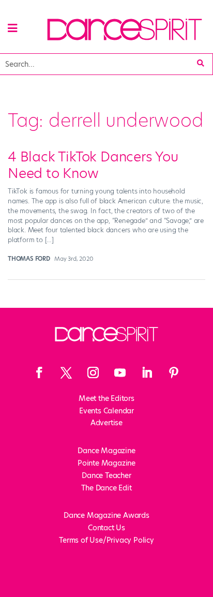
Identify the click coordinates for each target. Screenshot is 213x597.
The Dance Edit (106, 488)
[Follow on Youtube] (120, 372)
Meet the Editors (106, 398)
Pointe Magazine (106, 463)
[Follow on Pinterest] (173, 372)
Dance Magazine (106, 450)
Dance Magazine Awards (106, 515)
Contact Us (106, 528)
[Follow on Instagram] (93, 372)
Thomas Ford (29, 259)
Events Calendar (106, 411)
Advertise (106, 422)
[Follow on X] (66, 372)
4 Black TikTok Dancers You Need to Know (93, 164)
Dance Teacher (106, 475)
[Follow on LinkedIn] (146, 372)
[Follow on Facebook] (39, 372)
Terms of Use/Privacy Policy (106, 540)
